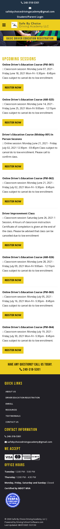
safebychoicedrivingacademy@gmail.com (30, 11)
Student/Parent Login (30, 16)
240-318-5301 (31, 2)
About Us (11, 391)
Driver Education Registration (23, 397)
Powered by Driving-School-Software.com (24, 522)
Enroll (9, 403)
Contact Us (12, 422)
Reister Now (13, 87)
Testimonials (13, 416)
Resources (11, 409)
